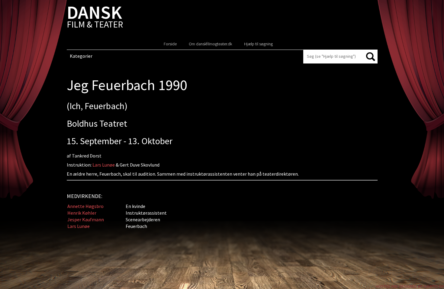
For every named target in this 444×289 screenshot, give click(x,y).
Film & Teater (95, 18)
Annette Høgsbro (85, 206)
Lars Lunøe (103, 165)
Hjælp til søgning (258, 44)
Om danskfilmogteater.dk (210, 44)
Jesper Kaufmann (85, 219)
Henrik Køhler (81, 213)
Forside (170, 44)
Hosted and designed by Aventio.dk (410, 286)
